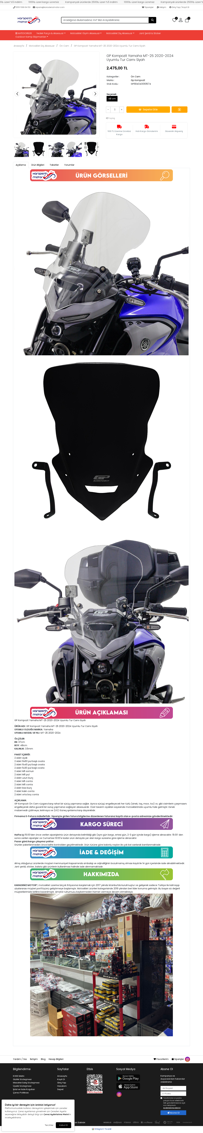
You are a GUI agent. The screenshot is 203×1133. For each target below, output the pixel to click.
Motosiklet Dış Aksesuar (119, 33)
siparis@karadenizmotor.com (50, 7)
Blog (43, 1059)
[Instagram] (119, 1094)
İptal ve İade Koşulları (24, 1089)
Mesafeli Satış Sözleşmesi (26, 1082)
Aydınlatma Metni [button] (171, 1108)
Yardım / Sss (20, 1059)
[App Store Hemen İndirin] (136, 1086)
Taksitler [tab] (54, 164)
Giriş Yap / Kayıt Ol (180, 7)
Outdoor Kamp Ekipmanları (30, 36)
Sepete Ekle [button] (150, 109)
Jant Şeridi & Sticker (150, 33)
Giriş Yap (61, 1082)
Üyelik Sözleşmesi (22, 1085)
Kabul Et (63, 1125)
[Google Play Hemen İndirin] (136, 1077)
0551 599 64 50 (23, 7)
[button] (187, 20)
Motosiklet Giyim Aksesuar (85, 33)
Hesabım (62, 1085)
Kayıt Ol (61, 1079)
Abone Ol (174, 1112)
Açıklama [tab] (21, 164)
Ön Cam (64, 46)
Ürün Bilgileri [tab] (37, 164)
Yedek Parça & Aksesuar (50, 33)
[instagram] (187, 1059)
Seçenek (111, 94)
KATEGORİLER (24, 33)
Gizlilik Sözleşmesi (22, 1079)
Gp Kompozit (138, 80)
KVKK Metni (18, 1076)
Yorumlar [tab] (69, 164)
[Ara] (152, 20)
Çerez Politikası (21, 1092)
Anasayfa (19, 46)
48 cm (112, 98)
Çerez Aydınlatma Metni (56, 1114)
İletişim (163, 7)
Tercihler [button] (49, 1125)
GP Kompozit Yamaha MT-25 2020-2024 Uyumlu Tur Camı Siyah (109, 46)
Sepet (60, 1089)
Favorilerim (162, 1059)
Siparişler (149, 7)
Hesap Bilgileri (56, 1059)
